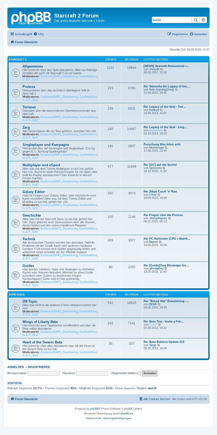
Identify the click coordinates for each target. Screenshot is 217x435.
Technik (28, 239)
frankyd (154, 109)
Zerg (26, 127)
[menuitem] (38, 34)
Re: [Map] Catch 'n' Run (160, 191)
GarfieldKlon (88, 76)
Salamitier (156, 130)
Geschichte (31, 215)
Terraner (29, 107)
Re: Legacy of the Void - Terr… (165, 106)
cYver (153, 194)
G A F (26, 79)
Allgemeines (32, 66)
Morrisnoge (156, 147)
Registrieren (39, 367)
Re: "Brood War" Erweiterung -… (166, 301)
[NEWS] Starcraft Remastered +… (167, 66)
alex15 (152, 388)
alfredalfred (156, 268)
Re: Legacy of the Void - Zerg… (165, 127)
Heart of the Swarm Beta (42, 342)
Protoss (28, 87)
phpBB (94, 408)
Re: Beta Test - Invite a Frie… (164, 321)
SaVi (35, 79)
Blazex (153, 241)
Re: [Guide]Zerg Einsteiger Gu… (166, 265)
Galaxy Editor (33, 192)
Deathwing (70, 76)
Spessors (155, 167)
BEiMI (153, 304)
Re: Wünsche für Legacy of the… (167, 86)
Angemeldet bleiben (125, 373)
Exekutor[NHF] (50, 76)
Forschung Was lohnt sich (162, 144)
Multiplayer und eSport (41, 165)
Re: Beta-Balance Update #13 (164, 341)
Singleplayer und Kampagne (45, 145)
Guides (28, 266)
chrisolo (154, 69)
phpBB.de (127, 413)
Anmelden (15, 367)
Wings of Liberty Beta (40, 322)
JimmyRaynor (158, 218)
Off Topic (29, 301)
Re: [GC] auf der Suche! (160, 164)
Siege (152, 345)
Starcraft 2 (18, 59)
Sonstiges (17, 294)
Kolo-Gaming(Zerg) (161, 89)
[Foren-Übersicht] (31, 17)
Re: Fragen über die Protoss (163, 215)
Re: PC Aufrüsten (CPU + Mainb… (167, 238)
